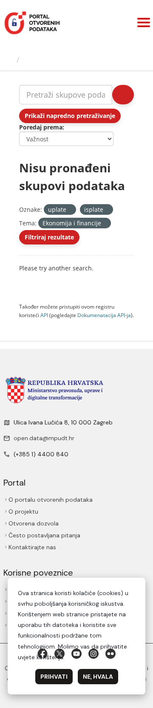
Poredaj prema (40, 127)
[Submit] (123, 94)
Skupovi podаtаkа (58, 59)
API (44, 315)
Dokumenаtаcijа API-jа (104, 315)
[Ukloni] (70, 210)
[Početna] (9, 59)
